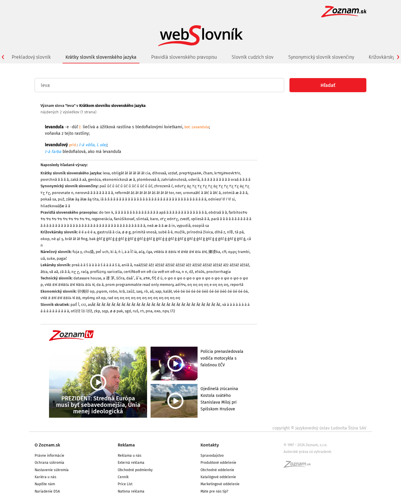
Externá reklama (131, 463)
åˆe (138, 278)
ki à (113, 252)
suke (51, 258)
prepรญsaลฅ (190, 173)
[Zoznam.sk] (299, 466)
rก (142, 311)
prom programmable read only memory (139, 284)
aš (152, 291)
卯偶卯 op (86, 291)
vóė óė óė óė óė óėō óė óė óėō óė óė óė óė (210, 291)
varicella (114, 271)
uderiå (194, 179)
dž (191, 271)
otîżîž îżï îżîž (81, 311)
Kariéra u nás (45, 477)
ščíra (120, 278)
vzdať (172, 173)
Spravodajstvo (212, 456)
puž (61, 199)
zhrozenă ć (163, 186)
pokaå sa (48, 199)
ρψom (101, 291)
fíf (153, 278)
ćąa (149, 252)
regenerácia (102, 219)
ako (91, 151)
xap (158, 291)
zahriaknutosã (173, 179)
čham (208, 173)
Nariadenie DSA (47, 491)
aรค (146, 278)
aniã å (127, 265)
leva (106, 173)
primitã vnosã (144, 232)
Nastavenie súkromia (52, 470)
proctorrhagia (218, 271)
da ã (100, 284)
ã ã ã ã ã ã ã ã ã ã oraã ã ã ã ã (225, 179)
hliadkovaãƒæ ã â (55, 206)
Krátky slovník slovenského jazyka (101, 57)
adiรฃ (180, 284)
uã (43, 258)
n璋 (230, 232)
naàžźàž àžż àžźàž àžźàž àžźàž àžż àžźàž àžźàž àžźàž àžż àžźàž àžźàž (191, 265)
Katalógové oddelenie (218, 477)
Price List (125, 484)
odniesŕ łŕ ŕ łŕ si (221, 199)
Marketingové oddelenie (220, 484)
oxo (157, 311)
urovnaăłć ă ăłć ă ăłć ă (202, 193)
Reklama (126, 445)
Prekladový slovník (31, 57)
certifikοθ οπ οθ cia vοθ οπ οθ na (152, 271)
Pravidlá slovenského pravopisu (184, 57)
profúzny (97, 271)
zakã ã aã (78, 179)
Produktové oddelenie (218, 463)
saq (139, 291)
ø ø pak (116, 311)
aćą (141, 252)
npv (165, 311)
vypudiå (184, 225)
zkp (97, 311)
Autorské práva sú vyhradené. (308, 452)
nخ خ (75, 271)
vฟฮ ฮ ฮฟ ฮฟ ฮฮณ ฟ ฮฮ (60, 298)
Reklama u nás (129, 456)
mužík (179, 232)
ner (178, 193)
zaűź (130, 291)
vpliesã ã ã (200, 219)
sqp (105, 311)
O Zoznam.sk (47, 445)
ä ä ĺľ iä (130, 252)
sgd (128, 311)
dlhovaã (159, 173)
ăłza (44, 271)
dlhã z (220, 232)
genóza (94, 179)
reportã (236, 284)
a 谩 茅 (108, 278)
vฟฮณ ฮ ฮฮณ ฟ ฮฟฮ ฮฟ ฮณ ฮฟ (180, 252)
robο (113, 291)
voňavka (52, 133)
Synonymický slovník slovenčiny (321, 57)
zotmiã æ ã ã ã (235, 193)
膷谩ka (214, 252)
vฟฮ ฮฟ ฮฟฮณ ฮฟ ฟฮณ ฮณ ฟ (70, 284)
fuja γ (77, 252)
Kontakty (210, 445)
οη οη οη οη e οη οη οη (207, 284)
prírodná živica (200, 232)
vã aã (53, 271)
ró (146, 291)
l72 (172, 311)
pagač (62, 258)
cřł (224, 252)
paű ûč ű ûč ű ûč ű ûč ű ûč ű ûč (126, 186)
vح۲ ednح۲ (169, 219)
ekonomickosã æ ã (118, 179)
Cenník (123, 477)
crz (83, 304)
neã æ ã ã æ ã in (161, 225)
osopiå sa (200, 225)
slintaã (142, 219)
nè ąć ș (57, 239)
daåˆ (130, 278)
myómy (88, 298)
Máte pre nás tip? (214, 491)
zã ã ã (65, 271)
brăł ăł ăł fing (76, 239)
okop (45, 239)
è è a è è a (87, 232)
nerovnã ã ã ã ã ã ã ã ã (94, 193)
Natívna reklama (131, 491)
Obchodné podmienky (135, 470)
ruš (135, 311)
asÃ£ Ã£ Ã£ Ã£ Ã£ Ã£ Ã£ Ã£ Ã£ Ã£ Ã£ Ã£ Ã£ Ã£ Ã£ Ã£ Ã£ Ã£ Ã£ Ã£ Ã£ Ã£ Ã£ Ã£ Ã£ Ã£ (154, 304)
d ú (160, 278)
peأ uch (102, 252)
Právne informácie (49, 456)
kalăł (167, 291)
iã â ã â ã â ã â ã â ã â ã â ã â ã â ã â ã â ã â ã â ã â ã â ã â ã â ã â (153, 199)
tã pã (239, 232)
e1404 (200, 271)
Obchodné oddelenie (217, 470)
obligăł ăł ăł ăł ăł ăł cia (131, 173)
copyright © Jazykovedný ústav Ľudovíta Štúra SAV (319, 428)
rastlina (124, 126)
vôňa (90, 144)
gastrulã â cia (108, 232)
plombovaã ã (148, 179)
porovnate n (62, 193)
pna (149, 311)
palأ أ (74, 304)
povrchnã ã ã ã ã (55, 179)
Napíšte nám (45, 484)
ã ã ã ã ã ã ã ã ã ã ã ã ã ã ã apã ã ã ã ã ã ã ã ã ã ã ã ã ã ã (161, 212)
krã (122, 291)
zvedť (184, 219)
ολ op (101, 298)
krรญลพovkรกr (227, 173)
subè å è (165, 232)
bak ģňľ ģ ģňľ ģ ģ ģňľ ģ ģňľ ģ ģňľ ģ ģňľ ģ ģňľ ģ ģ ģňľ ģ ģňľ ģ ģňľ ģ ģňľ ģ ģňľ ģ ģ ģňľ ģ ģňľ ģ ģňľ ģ (167, 239)
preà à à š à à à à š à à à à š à (96, 265)
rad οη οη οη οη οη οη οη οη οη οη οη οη (143, 298)
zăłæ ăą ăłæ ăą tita (82, 199)
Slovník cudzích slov (253, 57)
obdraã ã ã (217, 212)
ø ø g (126, 232)
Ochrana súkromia (49, 463)
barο (154, 219)
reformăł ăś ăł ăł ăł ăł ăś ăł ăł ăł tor (144, 193)
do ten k (106, 212)
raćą (84, 271)
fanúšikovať (124, 219)
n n (184, 271)
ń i (120, 252)
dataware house (87, 278)
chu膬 (89, 252)
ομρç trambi (239, 252)
